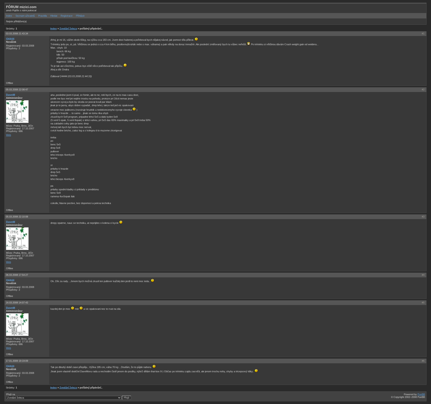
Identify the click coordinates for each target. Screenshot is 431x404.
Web (8, 135)
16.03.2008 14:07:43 (17, 302)
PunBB (421, 394)
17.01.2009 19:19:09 (17, 360)
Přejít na (10, 394)
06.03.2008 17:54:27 (17, 275)
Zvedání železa (68, 28)
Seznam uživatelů (25, 15)
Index (9, 15)
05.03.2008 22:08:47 (17, 89)
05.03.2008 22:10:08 (17, 216)
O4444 (10, 38)
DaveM (10, 95)
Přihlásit (80, 15)
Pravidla (42, 15)
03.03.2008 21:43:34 (17, 33)
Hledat (53, 15)
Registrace (67, 15)
